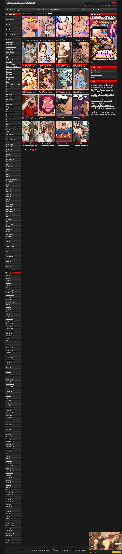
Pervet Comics (94, 77)
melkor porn (109, 110)
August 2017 (9, 535)
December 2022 (10, 381)
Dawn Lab (9, 72)
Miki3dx (8, 171)
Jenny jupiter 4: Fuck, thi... (62, 37)
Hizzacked (9, 119)
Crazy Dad (9, 62)
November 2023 (10, 355)
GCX (7, 109)
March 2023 (9, 374)
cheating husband (106, 92)
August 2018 (9, 506)
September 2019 (10, 475)
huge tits (102, 103)
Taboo (8, 241)
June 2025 (8, 309)
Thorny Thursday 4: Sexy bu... (80, 37)
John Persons (10, 139)
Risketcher (9, 204)
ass (61, 118)
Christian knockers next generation (63, 67)
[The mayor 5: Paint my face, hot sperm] (81, 52)
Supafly (8, 231)
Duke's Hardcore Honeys (13, 84)
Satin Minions (10, 214)
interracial (97, 105)
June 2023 (8, 367)
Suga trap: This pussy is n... (79, 116)
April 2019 (8, 487)
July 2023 (8, 364)
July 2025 (8, 307)
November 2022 (10, 384)
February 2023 (9, 376)
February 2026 (9, 290)
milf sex (104, 112)
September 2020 (10, 446)
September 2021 (10, 417)
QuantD (8, 194)
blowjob (60, 40)
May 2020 (8, 456)
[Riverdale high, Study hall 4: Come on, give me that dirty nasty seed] (47, 79)
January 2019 (9, 494)
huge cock (108, 101)
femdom (99, 99)
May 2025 (8, 311)
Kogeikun (9, 149)
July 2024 (8, 336)
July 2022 (8, 393)
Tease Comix (10, 246)
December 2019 (10, 468)
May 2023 (8, 369)
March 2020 (9, 461)
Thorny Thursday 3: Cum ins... (46, 116)
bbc (35, 66)
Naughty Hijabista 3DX (13, 179)
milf (93, 112)
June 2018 (8, 511)
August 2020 (9, 449)
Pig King (8, 189)
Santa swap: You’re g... (27, 116)
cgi (101, 92)
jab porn (69, 92)
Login (90, 5)
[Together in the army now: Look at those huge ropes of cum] (30, 131)
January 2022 (9, 408)
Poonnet (8, 191)
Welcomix (9, 266)
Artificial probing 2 (51, 66)
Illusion (8, 124)
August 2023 (9, 362)
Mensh (8, 169)
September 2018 (10, 504)
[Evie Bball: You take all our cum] (47, 131)
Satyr (7, 216)
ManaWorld (9, 161)
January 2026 (9, 292)
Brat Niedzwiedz (11, 47)
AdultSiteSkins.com (88, 550)
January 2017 (9, 540)
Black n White (10, 34)
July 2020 (8, 451)
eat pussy (31, 40)
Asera (8, 24)
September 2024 (10, 331)
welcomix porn (102, 114)
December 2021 (10, 410)
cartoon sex (61, 145)
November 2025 (10, 297)
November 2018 (10, 499)
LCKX (8, 154)
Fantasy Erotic (10, 97)
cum (81, 66)
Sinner (8, 226)
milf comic (98, 112)
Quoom (8, 196)
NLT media (9, 181)
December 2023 (10, 352)
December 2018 (10, 497)
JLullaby (9, 136)
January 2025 (9, 321)
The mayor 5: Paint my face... (80, 64)
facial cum (85, 66)
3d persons (27, 66)
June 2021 (8, 425)
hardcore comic (95, 101)
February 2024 (9, 348)
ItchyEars (9, 129)
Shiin (7, 221)
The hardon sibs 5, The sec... (29, 37)
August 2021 (9, 420)
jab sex (109, 108)
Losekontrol (10, 159)
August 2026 (9, 275)
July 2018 (8, 509)
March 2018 (9, 518)
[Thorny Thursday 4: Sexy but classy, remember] (81, 26)
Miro (7, 174)
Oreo (7, 186)
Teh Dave (9, 249)
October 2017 (9, 530)
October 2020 (9, 444)
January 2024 (9, 350)
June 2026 (8, 280)
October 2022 (9, 386)
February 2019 (9, 492)
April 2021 (8, 429)
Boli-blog (9, 39)
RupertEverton (10, 209)
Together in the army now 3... (29, 64)
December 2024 (10, 323)
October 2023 (9, 357)
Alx (7, 22)
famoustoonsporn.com (96, 75)
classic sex (44, 118)
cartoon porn (109, 90)
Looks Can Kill (10, 156)
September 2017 (10, 533)
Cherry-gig (9, 59)
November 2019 (10, 470)
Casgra (8, 54)
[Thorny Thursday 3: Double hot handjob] (64, 131)
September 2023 (10, 360)
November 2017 (10, 528)
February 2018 (9, 521)
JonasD (8, 141)
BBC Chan (9, 32)
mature (98, 110)
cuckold (82, 92)
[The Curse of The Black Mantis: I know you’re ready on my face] (81, 131)
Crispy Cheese (10, 64)
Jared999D (9, 134)
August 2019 (9, 477)
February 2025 (9, 319)
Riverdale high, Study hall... (45, 90)
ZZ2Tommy (9, 269)
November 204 (9, 542)
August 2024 (9, 333)
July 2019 (8, 480)
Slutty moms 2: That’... (78, 90)
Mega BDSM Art (55, 10)
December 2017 (10, 526)
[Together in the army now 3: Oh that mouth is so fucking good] (30, 52)
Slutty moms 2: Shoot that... (62, 116)
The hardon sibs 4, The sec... (46, 37)
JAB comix (9, 131)
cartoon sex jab (78, 40)
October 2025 (9, 299)
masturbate (93, 110)
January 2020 (9, 465)
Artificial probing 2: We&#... (45, 64)
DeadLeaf (9, 74)
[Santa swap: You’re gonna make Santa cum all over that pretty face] (30, 105)
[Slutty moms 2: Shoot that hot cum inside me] (64, 105)
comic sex (44, 40)
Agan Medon (10, 19)
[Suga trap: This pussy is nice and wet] (81, 105)
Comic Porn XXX (95, 70)
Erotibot (8, 92)
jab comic (36, 40)
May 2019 (8, 485)
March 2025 (9, 316)
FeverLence (9, 102)
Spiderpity (9, 229)
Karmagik (9, 146)
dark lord (33, 118)
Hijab (7, 114)
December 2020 (10, 439)
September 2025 (10, 302)
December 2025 (10, 295)
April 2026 (8, 285)
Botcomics (9, 44)
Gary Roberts (10, 107)
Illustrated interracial (12, 126)
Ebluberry (9, 87)
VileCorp (8, 264)
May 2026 (8, 283)
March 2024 (9, 345)
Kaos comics (10, 144)
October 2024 (9, 328)
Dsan (7, 82)
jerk (36, 118)
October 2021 (9, 415)
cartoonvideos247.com (40, 10)
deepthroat (86, 118)
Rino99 (8, 201)
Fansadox (9, 94)
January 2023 (9, 379)
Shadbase (9, 219)
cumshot (27, 40)
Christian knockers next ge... (62, 64)
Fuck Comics (11, 10)
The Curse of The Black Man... (80, 142)
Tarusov (8, 244)
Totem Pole (9, 256)
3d (92, 85)
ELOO (8, 89)
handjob (84, 145)
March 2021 (9, 432)
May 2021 (8, 427)
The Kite (8, 251)
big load (64, 118)
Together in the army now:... (29, 142)
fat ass (85, 92)
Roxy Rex (9, 206)
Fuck (68, 40)
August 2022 (9, 391)
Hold (7, 122)
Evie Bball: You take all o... (45, 142)
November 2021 (10, 412)
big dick (28, 145)
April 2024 (8, 343)
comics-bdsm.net (69, 10)
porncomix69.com (23, 10)
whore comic (112, 114)
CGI (7, 57)
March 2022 (9, 403)
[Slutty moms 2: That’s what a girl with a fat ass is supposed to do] (81, 79)
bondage (103, 90)
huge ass (65, 92)
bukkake (47, 145)
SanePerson (10, 211)
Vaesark (8, 261)
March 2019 (9, 489)
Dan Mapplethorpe (12, 69)
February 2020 (9, 463)
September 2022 (10, 388)
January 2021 (9, 437)
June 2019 (8, 482)
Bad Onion (9, 27)
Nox (7, 184)
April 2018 (8, 516)
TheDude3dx (10, 254)
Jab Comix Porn (95, 72)
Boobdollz (9, 42)
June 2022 (8, 396)
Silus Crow (9, 224)
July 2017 (8, 538)
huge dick (95, 103)
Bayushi (8, 29)
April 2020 (8, 458)
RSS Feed (104, 5)
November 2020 (10, 441)
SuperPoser (9, 236)
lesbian (114, 108)
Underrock (9, 259)
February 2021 (9, 434)
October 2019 (9, 473)
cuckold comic (102, 97)
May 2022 (8, 398)
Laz (7, 151)
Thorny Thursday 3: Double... (63, 142)
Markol (8, 164)
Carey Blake (9, 49)
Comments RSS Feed (111, 5)
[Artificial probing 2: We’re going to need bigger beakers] (47, 52)
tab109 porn (110, 112)
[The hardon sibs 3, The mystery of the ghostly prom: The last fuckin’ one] (64, 79)
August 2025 (9, 304)
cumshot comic (50, 40)
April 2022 (8, 400)
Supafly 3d (9, 234)
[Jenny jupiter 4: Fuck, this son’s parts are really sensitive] (64, 26)
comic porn (29, 92)
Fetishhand (9, 99)
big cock (106, 87)
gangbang (60, 92)
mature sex (103, 110)
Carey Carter (10, 52)
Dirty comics (10, 77)
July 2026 (8, 278)
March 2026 (9, 287)
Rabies (8, 199)
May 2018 (8, 514)
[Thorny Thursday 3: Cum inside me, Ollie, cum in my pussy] (47, 105)
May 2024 (8, 340)
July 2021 (8, 422)
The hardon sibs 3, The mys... (29, 90)
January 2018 (9, 523)
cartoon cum (63, 66)
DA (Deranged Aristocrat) (13, 67)
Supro (8, 239)
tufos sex (93, 114)
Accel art (9, 17)
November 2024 (10, 326)
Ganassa (9, 104)
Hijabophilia (10, 117)
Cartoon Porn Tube (99, 10)
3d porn (32, 66)
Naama (8, 176)
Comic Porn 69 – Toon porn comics (21, 3)
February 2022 (9, 405)
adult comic (44, 66)
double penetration (48, 92)
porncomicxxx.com (83, 10)
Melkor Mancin (10, 166)
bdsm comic (99, 87)
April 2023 (8, 372)
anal (26, 92)
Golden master (10, 112)
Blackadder (9, 37)
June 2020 (8, 453)
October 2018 (9, 502)
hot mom (101, 101)
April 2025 (8, 314)
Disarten (8, 79)
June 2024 (8, 338)
